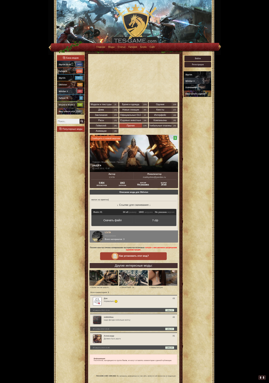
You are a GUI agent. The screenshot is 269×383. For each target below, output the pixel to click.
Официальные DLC (130, 115)
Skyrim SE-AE (70, 64)
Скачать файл (112, 220)
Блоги (143, 47)
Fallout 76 (70, 98)
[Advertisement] (197, 146)
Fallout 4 (70, 71)
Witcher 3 (70, 91)
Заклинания (101, 115)
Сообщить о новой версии (106, 138)
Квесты (160, 109)
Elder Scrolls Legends (195, 93)
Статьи (121, 47)
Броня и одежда (130, 104)
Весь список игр (70, 111)
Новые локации (130, 109)
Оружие (160, 104)
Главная (100, 47)
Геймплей (101, 125)
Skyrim (70, 77)
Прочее (131, 125)
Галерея (132, 47)
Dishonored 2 (191, 87)
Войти (198, 58)
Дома (101, 109)
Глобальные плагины (160, 125)
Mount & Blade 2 (70, 104)
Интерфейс (160, 115)
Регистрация (198, 64)
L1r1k (108, 232)
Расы (101, 120)
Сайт (152, 47)
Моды (111, 47)
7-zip (155, 220)
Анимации (101, 130)
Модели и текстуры (101, 104)
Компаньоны (160, 120)
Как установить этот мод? (134, 256)
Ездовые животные (130, 120)
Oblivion (70, 84)
